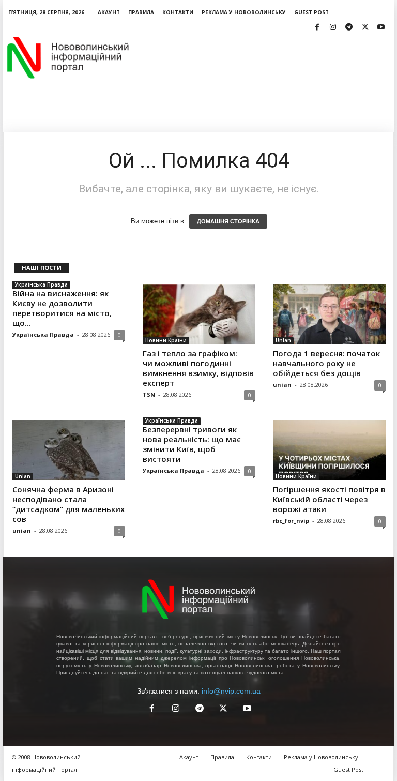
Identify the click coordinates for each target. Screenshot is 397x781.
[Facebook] (317, 27)
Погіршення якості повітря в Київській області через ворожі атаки (329, 499)
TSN (149, 394)
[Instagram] (333, 27)
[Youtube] (381, 27)
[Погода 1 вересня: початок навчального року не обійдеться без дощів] (329, 314)
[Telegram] (349, 27)
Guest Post (311, 12)
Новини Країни (166, 340)
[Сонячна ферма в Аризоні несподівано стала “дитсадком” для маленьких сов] (68, 450)
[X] (365, 27)
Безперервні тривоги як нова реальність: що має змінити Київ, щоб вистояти (192, 444)
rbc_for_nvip (291, 520)
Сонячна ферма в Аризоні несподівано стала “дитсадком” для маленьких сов (68, 504)
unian (282, 384)
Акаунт (109, 12)
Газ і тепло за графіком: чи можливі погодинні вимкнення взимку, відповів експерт (198, 368)
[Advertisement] (263, 57)
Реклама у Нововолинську (244, 12)
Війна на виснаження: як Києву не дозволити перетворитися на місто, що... (62, 308)
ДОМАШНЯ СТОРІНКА (228, 221)
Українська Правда (41, 284)
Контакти (177, 12)
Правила (141, 12)
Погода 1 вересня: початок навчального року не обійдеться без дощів (326, 363)
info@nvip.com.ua (231, 691)
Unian (283, 340)
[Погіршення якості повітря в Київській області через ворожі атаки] (329, 450)
